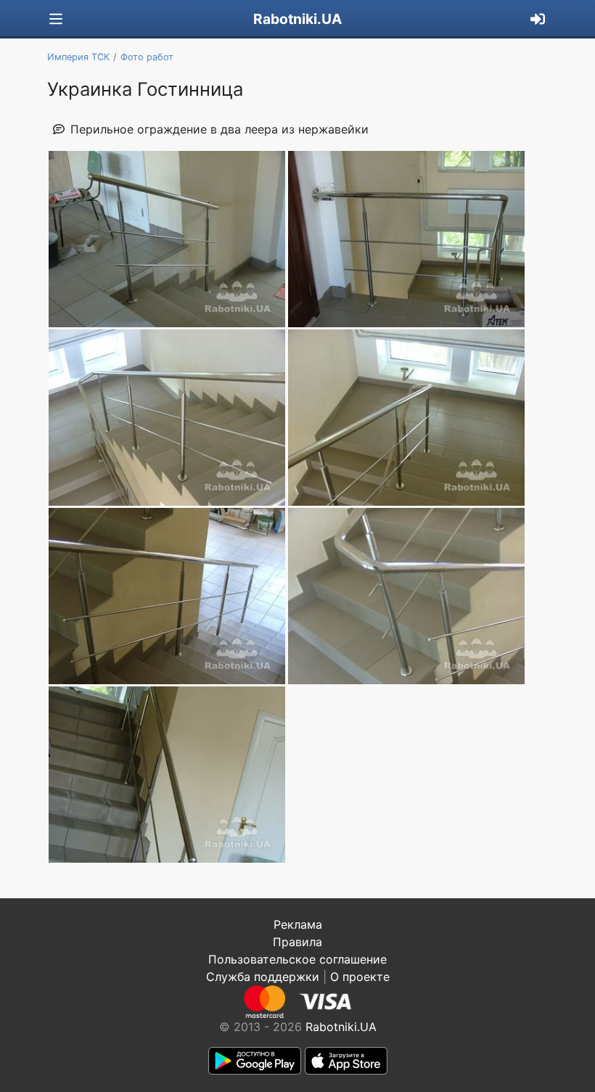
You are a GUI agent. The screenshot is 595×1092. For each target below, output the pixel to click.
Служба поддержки (262, 976)
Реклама (298, 924)
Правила (297, 942)
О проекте (360, 976)
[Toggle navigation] (55, 19)
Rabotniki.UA (297, 19)
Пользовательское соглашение (297, 959)
